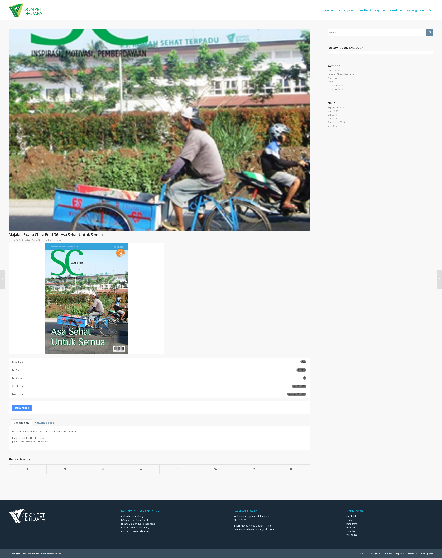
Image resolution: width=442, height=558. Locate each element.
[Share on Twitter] (65, 469)
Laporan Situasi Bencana (341, 74)
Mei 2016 (332, 125)
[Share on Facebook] (27, 469)
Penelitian (333, 78)
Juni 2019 (332, 114)
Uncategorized (335, 85)
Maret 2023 (333, 111)
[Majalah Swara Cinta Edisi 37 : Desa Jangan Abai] (439, 279)
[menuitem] (329, 10)
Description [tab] (21, 423)
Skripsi (331, 81)
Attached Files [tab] (44, 423)
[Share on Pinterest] (103, 469)
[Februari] (159, 130)
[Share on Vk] (216, 469)
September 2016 (336, 122)
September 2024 (336, 107)
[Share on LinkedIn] (140, 469)
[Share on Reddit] (253, 469)
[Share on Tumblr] (178, 469)
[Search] (430, 10)
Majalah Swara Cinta (34, 240)
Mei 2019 (332, 118)
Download (22, 408)
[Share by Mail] (291, 469)
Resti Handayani (55, 240)
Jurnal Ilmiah (334, 70)
